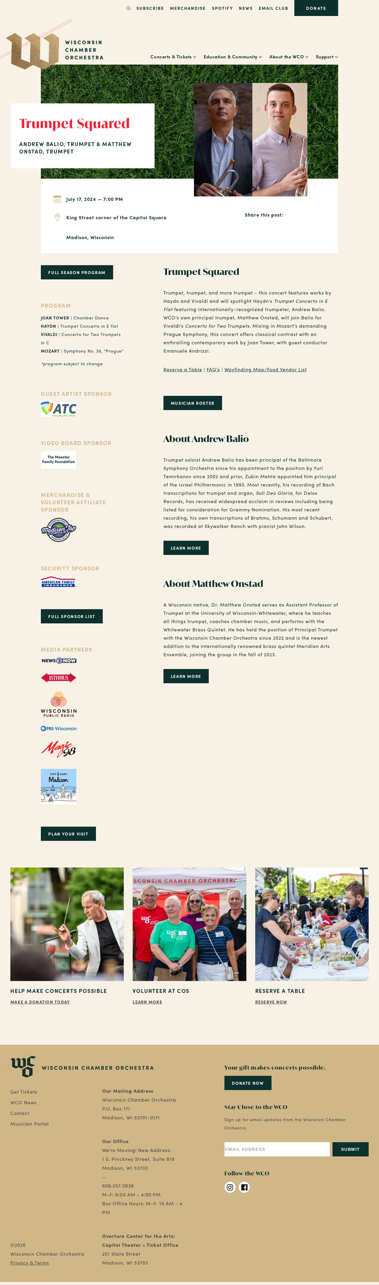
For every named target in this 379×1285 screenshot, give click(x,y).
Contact (20, 1113)
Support (325, 56)
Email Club (273, 8)
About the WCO (286, 56)
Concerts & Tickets (171, 56)
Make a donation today (40, 1002)
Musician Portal (29, 1123)
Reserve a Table (182, 369)
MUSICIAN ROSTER (193, 403)
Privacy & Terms (29, 1262)
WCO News (23, 1102)
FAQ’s (213, 369)
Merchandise (188, 8)
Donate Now (248, 1083)
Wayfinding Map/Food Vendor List (265, 369)
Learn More (186, 548)
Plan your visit (68, 834)
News (246, 8)
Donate (316, 8)
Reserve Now (271, 1002)
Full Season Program (77, 272)
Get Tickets (23, 1091)
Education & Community (231, 56)
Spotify (222, 8)
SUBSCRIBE (150, 8)
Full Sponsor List (71, 616)
